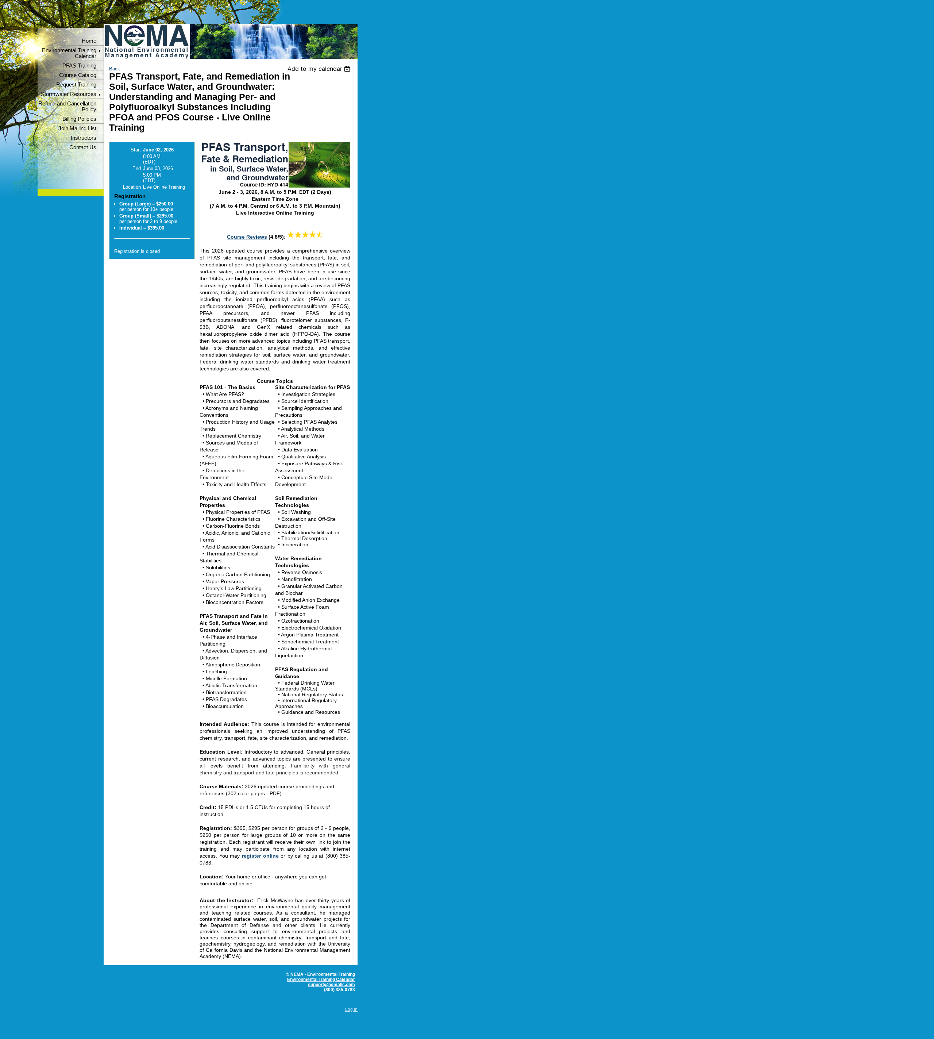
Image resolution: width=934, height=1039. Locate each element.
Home (89, 41)
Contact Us (82, 147)
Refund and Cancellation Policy (67, 106)
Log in (351, 1009)
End (136, 168)
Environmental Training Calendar (69, 53)
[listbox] (319, 68)
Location (132, 187)
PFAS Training (79, 66)
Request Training (76, 85)
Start (136, 150)
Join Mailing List (77, 128)
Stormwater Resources (68, 94)
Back (114, 69)
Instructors (83, 138)
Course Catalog (77, 75)
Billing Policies (79, 119)
